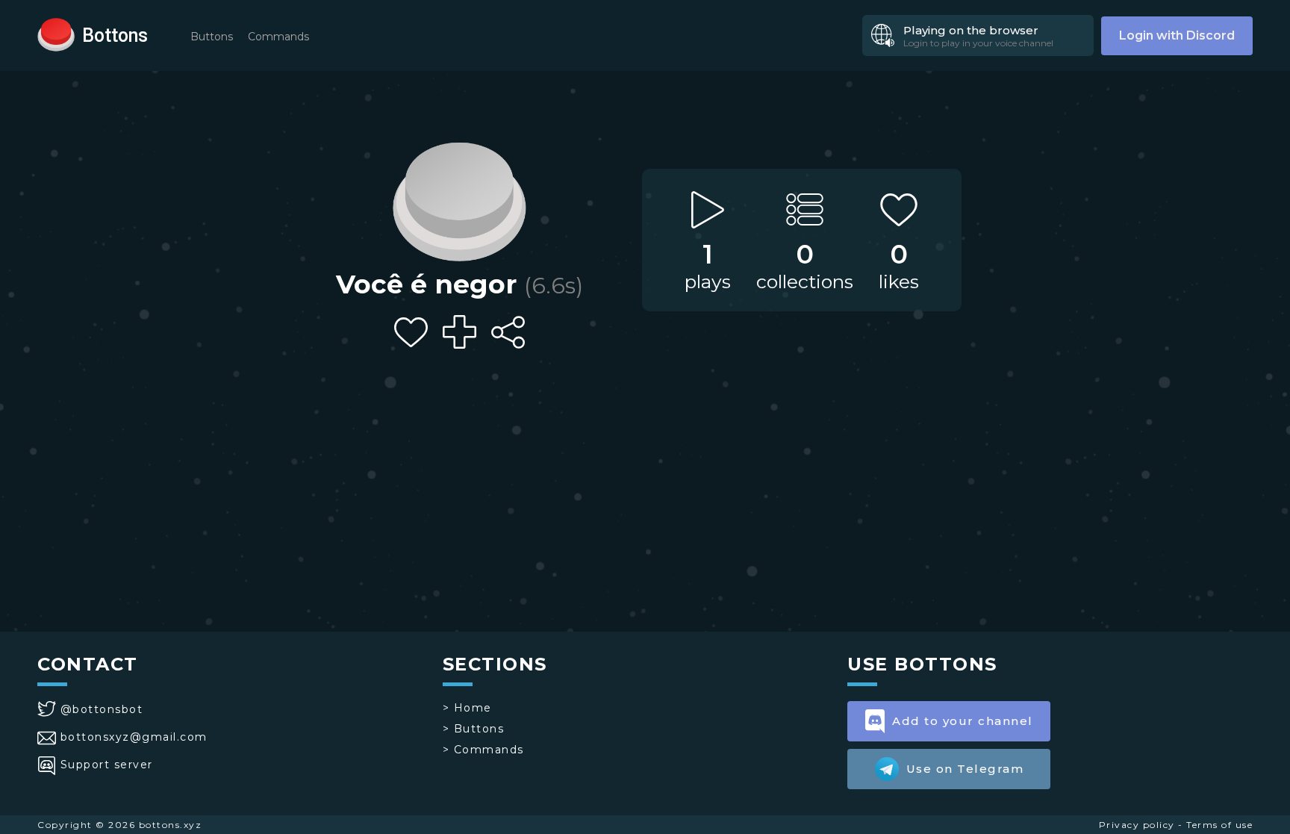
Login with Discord (1177, 35)
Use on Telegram (965, 769)
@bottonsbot (101, 709)
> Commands (483, 749)
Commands (278, 36)
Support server (106, 764)
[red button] (56, 33)
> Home (467, 708)
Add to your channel (962, 721)
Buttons (211, 36)
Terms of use (1219, 824)
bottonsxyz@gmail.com (134, 737)
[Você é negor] (459, 198)
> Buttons (474, 728)
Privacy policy (1137, 824)
